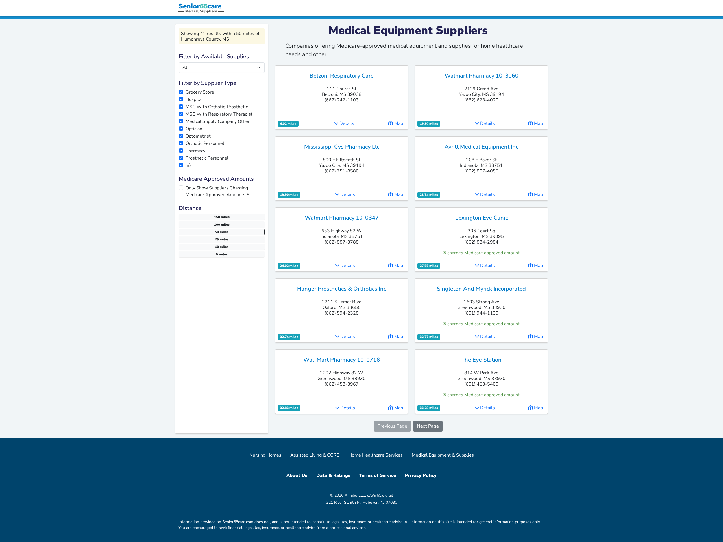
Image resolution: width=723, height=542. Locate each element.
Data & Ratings (333, 475)
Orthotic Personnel (205, 143)
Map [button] (398, 123)
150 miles (222, 217)
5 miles (222, 254)
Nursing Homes (265, 455)
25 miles (221, 239)
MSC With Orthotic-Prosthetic (217, 107)
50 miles (221, 232)
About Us (296, 475)
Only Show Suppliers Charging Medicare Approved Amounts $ (217, 191)
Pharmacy (195, 151)
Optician (194, 129)
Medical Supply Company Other (218, 121)
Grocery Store (200, 92)
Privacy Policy (421, 475)
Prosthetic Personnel (207, 158)
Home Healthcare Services (376, 455)
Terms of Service (377, 475)
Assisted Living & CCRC (314, 455)
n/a (188, 165)
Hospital (194, 99)
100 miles (222, 224)
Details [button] (346, 123)
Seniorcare (199, 6)
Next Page (428, 426)
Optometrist (198, 136)
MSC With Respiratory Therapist (219, 114)
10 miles (221, 247)
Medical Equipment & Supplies (443, 455)
